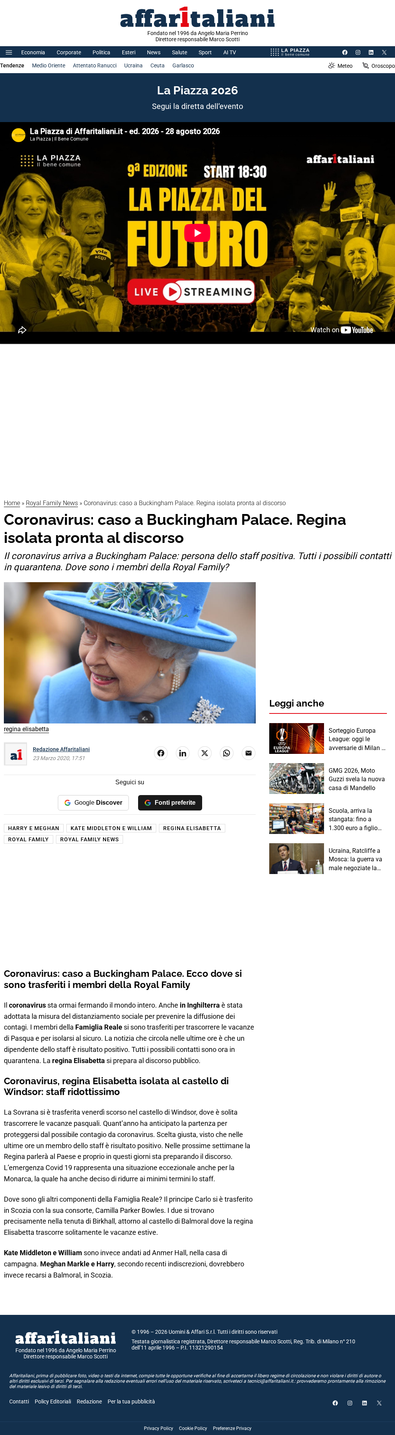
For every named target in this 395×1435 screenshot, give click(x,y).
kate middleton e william (111, 828)
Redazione (89, 1401)
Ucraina (133, 65)
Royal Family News (52, 503)
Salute (179, 52)
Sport (205, 52)
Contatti (19, 1401)
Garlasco (183, 65)
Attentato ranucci (94, 65)
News (153, 52)
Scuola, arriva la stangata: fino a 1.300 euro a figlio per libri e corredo (353, 819)
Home (12, 503)
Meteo (345, 66)
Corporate (69, 52)
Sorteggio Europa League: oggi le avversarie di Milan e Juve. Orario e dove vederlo (357, 739)
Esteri (128, 52)
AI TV (229, 52)
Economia (33, 52)
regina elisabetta (192, 828)
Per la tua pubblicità (131, 1401)
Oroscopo (383, 66)
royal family (28, 839)
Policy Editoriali (53, 1401)
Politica (101, 52)
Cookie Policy (193, 1428)
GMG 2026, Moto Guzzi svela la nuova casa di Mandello (357, 779)
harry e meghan (33, 828)
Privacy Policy (158, 1428)
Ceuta (157, 65)
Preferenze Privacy (232, 1428)
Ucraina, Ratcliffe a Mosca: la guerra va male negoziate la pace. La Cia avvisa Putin (355, 859)
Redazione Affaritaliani (61, 749)
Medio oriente (48, 65)
